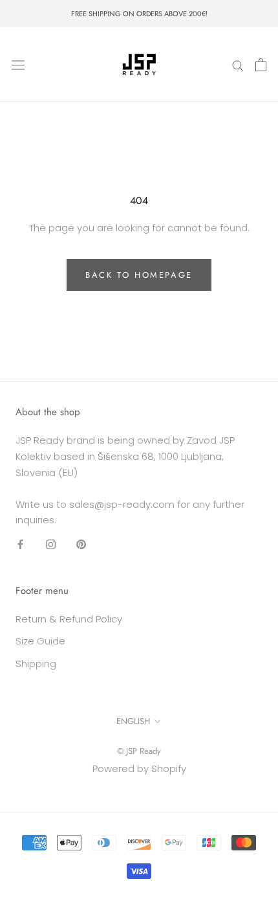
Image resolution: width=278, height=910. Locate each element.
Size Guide (40, 641)
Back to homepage (139, 275)
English (133, 721)
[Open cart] (260, 64)
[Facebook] (20, 544)
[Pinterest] (81, 544)
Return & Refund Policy (69, 619)
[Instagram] (51, 544)
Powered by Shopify (139, 768)
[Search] (238, 64)
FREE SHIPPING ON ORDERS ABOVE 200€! (139, 13)
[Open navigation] (18, 65)
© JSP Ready (139, 751)
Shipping (36, 663)
